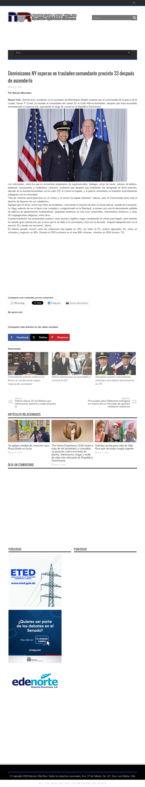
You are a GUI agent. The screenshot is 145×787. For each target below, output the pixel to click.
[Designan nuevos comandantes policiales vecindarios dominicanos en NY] (115, 363)
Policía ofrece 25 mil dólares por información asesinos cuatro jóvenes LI (35, 402)
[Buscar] (134, 17)
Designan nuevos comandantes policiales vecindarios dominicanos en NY (114, 380)
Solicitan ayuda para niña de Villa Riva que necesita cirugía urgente (114, 447)
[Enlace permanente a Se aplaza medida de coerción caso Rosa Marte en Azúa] (29, 441)
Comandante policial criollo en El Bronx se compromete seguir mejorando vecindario (26, 380)
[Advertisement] (72, 35)
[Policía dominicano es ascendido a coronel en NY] (72, 363)
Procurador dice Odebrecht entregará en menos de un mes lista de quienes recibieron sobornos (109, 402)
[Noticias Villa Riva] (43, 19)
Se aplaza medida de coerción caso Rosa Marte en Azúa (28, 447)
